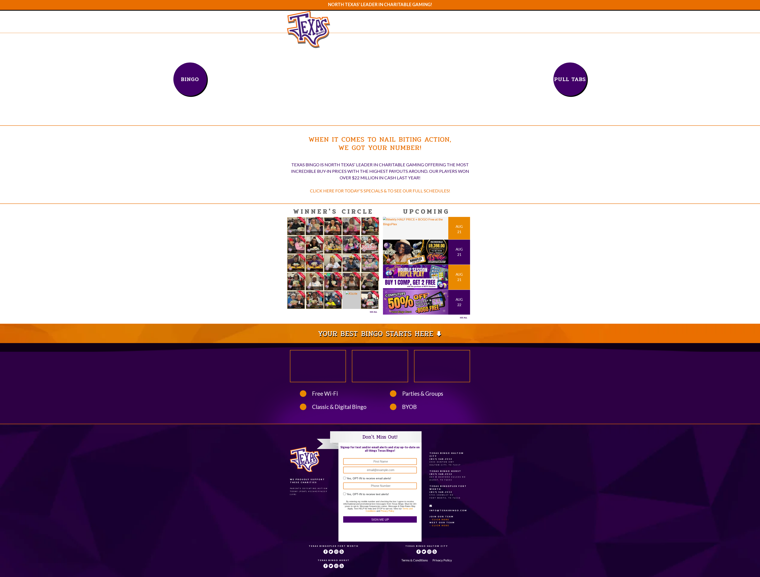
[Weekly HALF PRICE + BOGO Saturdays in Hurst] (415, 302)
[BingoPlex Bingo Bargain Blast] (415, 252)
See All (373, 312)
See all (463, 317)
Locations (424, 26)
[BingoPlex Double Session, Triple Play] (415, 277)
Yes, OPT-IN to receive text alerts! (368, 494)
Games (402, 26)
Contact (462, 26)
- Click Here (439, 519)
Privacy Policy (387, 511)
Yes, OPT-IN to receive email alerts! (369, 478)
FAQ (444, 26)
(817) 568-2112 (440, 459)
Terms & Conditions (414, 560)
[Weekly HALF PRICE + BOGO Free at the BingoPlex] (415, 221)
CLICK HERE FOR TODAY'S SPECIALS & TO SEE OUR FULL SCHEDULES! (380, 190)
